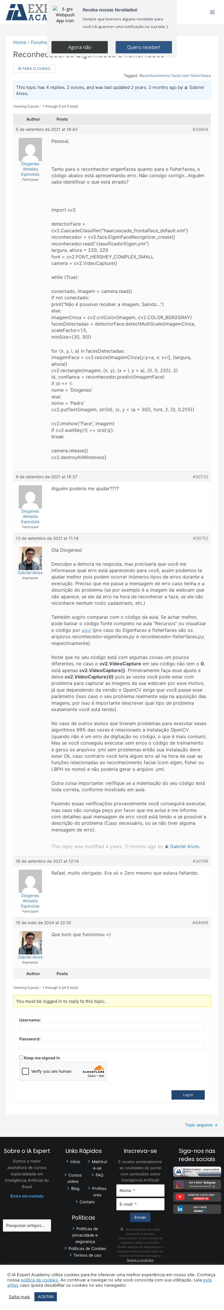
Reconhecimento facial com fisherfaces (175, 75)
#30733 (200, 476)
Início (75, 1161)
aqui (86, 630)
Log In (188, 1095)
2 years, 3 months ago (154, 87)
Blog (75, 1188)
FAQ (99, 1175)
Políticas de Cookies (87, 1248)
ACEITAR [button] (45, 1296)
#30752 (200, 538)
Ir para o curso (34, 68)
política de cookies (39, 1280)
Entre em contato (26, 1196)
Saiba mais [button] (19, 1297)
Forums (39, 42)
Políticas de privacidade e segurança (85, 1235)
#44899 (200, 922)
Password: (30, 1038)
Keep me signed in (42, 1057)
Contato (87, 1202)
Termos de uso (87, 1255)
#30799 (200, 861)
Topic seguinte (201, 1125)
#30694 (200, 129)
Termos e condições (140, 1260)
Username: (30, 1019)
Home (19, 42)
